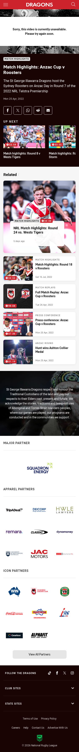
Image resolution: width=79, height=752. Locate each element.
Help (25, 727)
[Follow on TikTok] (49, 673)
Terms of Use (30, 718)
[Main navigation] (5, 4)
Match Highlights (17, 59)
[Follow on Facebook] (57, 673)
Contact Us (38, 727)
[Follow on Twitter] (64, 673)
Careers (16, 727)
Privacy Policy (48, 718)
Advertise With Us (58, 727)
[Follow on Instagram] (72, 673)
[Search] (73, 4)
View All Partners (39, 654)
